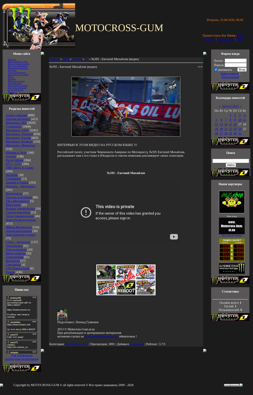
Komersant (137, 344)
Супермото (13, 178)
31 (239, 133)
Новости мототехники (21, 220)
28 (226, 133)
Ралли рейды (14, 160)
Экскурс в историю (19, 197)
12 (216, 124)
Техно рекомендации (20, 216)
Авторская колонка (19, 231)
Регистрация (225, 39)
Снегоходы (13, 264)
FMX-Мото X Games (20, 167)
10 (239, 119)
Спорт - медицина (18, 242)
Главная (209, 39)
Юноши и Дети (16, 152)
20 (221, 129)
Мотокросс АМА (17, 130)
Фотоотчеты (14, 193)
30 (235, 133)
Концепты (13, 260)
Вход (239, 39)
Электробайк (14, 257)
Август (77, 59)
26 (216, 133)
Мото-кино (13, 204)
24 (239, 129)
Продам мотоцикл (18, 119)
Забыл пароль (229, 73)
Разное (10, 272)
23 (235, 129)
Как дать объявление (17, 66)
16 (235, 124)
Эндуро (11, 156)
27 (221, 133)
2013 (66, 59)
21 (86, 59)
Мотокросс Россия (18, 137)
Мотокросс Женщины (20, 145)
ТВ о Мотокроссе (17, 201)
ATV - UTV (13, 164)
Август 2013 (230, 106)
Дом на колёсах (16, 249)
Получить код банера (232, 235)
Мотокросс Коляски (19, 141)
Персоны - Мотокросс (20, 186)
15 (230, 124)
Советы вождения (18, 212)
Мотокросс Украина (19, 134)
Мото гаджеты (15, 253)
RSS (240, 35)
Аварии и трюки (17, 182)
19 (216, 129)
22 (230, 129)
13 (221, 124)
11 (244, 119)
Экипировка (14, 245)
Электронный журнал (20, 234)
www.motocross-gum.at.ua (101, 336)
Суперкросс (14, 126)
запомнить (225, 69)
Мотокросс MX (16, 122)
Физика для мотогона (20, 208)
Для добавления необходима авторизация (21, 357)
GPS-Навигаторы (17, 268)
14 (226, 124)
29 (230, 133)
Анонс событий (16, 115)
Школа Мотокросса (19, 227)
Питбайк (12, 175)
